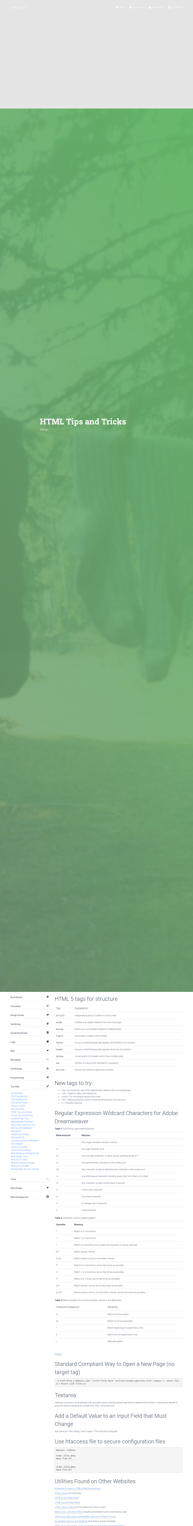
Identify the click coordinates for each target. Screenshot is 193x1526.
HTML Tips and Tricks (21, 1112)
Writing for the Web (20, 1166)
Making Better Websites (22, 1121)
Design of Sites (18, 1106)
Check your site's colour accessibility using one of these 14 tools (85, 1516)
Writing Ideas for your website (25, 1169)
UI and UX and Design (21, 1150)
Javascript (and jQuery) (22, 1115)
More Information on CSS (23, 1125)
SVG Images (17, 1144)
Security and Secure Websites (25, 1140)
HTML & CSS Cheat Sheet (66, 1498)
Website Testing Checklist (23, 1163)
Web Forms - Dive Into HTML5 (69, 1512)
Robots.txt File (17, 1137)
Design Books (17, 1015)
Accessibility (17, 1093)
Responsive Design (20, 1134)
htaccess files (17, 1109)
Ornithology (16, 1068)
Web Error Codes (19, 1159)
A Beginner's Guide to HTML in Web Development (77, 1488)
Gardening (16, 1024)
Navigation (16, 1131)
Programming (17, 1077)
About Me (135, 7)
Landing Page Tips (19, 1118)
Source (58, 1354)
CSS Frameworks (19, 1096)
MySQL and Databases (22, 1128)
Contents (155, 7)
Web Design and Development (25, 1153)
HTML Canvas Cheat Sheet (67, 1502)
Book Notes (16, 997)
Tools (13, 1179)
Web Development (19, 1197)
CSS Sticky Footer (19, 1102)
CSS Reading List (19, 1099)
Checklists (16, 1006)
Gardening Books (19, 1033)
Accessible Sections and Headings (71, 1521)
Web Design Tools (19, 1156)
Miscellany (16, 1059)
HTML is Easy (61, 1493)
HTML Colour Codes (64, 1507)
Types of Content (19, 1147)
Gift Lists (174, 7)
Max (13, 1051)
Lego (13, 1042)
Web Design (16, 1188)
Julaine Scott (18, 7)
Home (119, 7)
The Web (15, 1086)
